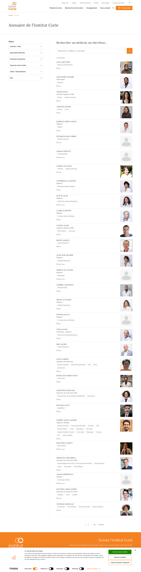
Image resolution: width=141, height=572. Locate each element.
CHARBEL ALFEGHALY (65, 285)
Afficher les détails (92, 568)
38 (94, 524)
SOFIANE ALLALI (63, 314)
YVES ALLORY (61, 329)
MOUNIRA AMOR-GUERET (66, 489)
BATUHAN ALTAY (63, 405)
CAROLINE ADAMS (63, 106)
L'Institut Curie (64, 3)
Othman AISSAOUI (63, 151)
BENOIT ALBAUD (62, 240)
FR (129, 3)
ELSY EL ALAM (62, 195)
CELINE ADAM (62, 91)
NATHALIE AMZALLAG (65, 504)
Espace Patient (105, 3)
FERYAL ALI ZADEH (63, 299)
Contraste (117, 3)
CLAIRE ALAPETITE (63, 210)
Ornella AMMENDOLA (64, 474)
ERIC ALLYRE (61, 344)
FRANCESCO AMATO (64, 443)
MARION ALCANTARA (64, 270)
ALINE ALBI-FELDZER (64, 255)
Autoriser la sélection (120, 557)
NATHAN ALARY (62, 225)
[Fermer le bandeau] (135, 550)
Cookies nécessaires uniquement (120, 562)
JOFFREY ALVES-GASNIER (66, 420)
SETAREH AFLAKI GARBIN (66, 136)
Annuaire (96, 3)
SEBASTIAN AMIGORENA (66, 457)
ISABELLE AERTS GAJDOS (66, 121)
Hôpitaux (74, 3)
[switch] (51, 568)
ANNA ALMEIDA (62, 359)
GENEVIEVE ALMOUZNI (65, 390)
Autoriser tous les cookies (120, 552)
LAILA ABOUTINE (63, 62)
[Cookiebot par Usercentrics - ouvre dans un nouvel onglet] (14, 569)
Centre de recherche (85, 3)
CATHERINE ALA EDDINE (66, 181)
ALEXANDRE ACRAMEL (65, 77)
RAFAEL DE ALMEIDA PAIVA (67, 375)
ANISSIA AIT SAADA (64, 166)
